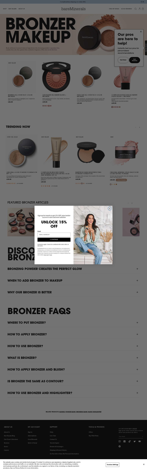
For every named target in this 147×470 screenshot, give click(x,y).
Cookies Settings (112, 464)
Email (39, 231)
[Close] (144, 464)
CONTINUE (54, 239)
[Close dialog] (110, 208)
